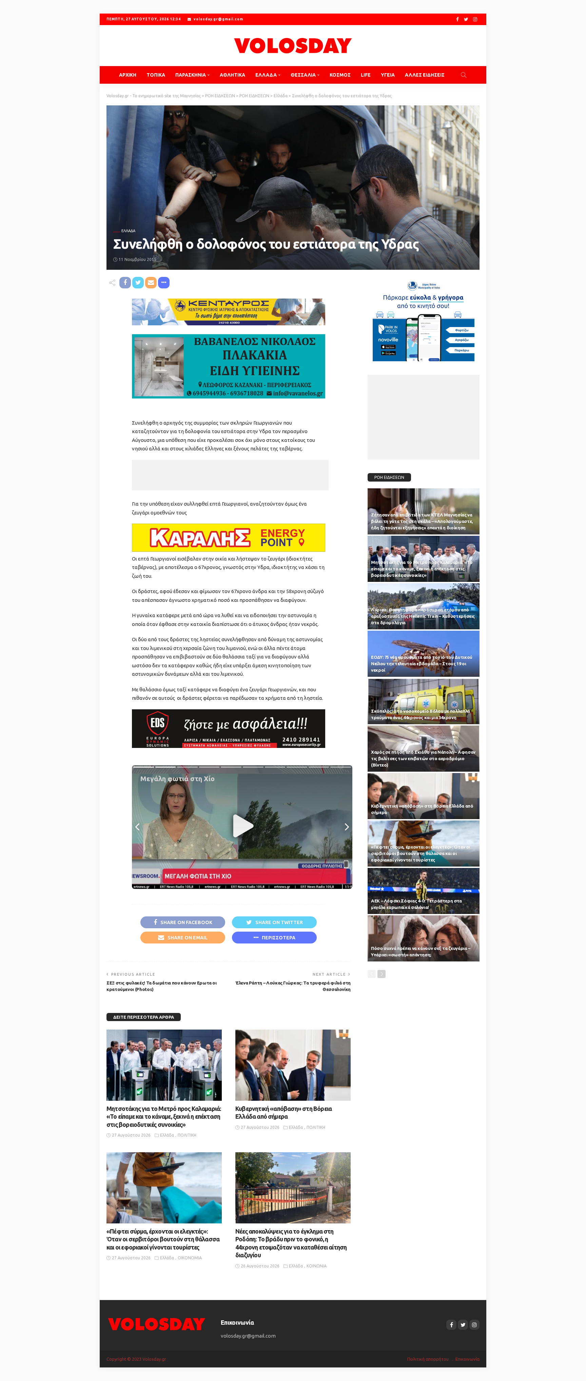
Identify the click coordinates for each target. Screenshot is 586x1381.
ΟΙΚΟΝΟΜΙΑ (190, 1258)
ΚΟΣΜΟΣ (340, 75)
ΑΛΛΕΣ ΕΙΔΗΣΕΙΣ (425, 75)
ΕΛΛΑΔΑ (266, 75)
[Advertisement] (230, 475)
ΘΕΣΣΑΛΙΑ (303, 75)
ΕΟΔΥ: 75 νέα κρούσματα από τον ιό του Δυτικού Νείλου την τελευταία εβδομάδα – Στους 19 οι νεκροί (421, 663)
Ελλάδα (128, 231)
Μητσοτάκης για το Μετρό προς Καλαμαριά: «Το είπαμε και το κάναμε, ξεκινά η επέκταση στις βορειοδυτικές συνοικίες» (163, 1116)
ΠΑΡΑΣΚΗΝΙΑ (190, 75)
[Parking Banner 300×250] (423, 318)
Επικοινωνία (467, 1359)
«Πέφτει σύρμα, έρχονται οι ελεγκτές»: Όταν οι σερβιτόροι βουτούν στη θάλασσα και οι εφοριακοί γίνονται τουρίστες (162, 1239)
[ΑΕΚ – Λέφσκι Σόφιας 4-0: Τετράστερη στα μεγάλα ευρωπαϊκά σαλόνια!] (424, 891)
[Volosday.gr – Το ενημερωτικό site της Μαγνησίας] (156, 1323)
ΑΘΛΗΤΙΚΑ (232, 75)
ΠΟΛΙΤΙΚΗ (187, 1135)
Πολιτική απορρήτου (428, 1359)
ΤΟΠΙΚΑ (155, 75)
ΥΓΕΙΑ (388, 75)
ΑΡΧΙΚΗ (127, 75)
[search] (463, 75)
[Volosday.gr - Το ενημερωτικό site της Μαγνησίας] (293, 45)
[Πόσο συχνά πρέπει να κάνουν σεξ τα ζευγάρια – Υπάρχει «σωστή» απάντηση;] (424, 938)
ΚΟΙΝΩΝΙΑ (317, 1266)
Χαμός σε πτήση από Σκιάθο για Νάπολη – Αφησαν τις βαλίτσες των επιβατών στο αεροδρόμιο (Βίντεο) (423, 758)
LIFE (366, 75)
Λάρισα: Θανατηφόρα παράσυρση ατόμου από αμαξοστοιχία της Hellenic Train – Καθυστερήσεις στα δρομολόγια (423, 616)
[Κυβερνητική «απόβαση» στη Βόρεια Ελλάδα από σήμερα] (293, 1065)
